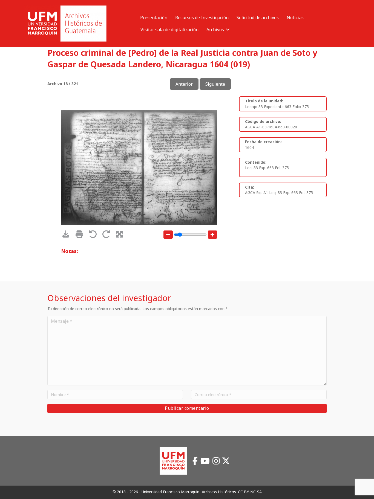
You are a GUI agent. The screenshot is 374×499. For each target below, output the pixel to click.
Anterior (184, 84)
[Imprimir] (81, 235)
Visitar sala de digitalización (169, 30)
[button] (228, 30)
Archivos (215, 30)
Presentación (153, 18)
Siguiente (215, 84)
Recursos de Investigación (202, 18)
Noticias (295, 18)
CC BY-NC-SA (250, 491)
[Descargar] (67, 235)
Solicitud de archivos (258, 18)
